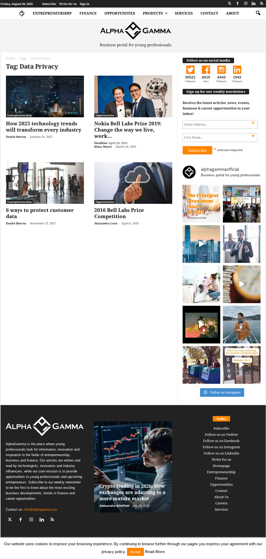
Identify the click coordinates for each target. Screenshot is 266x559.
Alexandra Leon (105, 223)
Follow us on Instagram (221, 447)
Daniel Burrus (16, 137)
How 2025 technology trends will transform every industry (43, 126)
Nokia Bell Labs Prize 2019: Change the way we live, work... (128, 129)
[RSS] (262, 4)
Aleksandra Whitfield (114, 506)
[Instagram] (246, 4)
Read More (155, 551)
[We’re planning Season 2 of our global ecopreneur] (201, 365)
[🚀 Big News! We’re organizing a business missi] (201, 244)
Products (153, 13)
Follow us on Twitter (221, 434)
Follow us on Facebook (221, 440)
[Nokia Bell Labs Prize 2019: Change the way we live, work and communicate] (133, 96)
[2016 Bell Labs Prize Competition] (133, 183)
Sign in (84, 4)
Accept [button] (135, 552)
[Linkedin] (254, 4)
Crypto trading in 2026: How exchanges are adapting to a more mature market (132, 492)
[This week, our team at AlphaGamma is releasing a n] (242, 324)
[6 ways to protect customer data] (45, 183)
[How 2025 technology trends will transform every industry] (45, 96)
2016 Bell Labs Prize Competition (119, 213)
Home (10, 58)
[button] (258, 13)
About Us (221, 497)
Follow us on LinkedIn (221, 453)
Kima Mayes (103, 146)
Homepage (221, 465)
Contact (209, 13)
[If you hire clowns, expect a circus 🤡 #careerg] (242, 365)
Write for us (68, 4)
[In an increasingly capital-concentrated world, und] (201, 204)
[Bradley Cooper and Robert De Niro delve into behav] (242, 284)
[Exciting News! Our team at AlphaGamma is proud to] (242, 204)
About (232, 13)
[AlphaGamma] (135, 31)
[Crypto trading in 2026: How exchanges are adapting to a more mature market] (133, 466)
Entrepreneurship (52, 13)
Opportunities (119, 13)
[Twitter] (230, 4)
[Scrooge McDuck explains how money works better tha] (201, 324)
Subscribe (49, 4)
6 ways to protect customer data (40, 213)
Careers (221, 503)
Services (184, 13)
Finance (88, 13)
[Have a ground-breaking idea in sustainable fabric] (201, 284)
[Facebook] (238, 4)
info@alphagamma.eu (40, 509)
